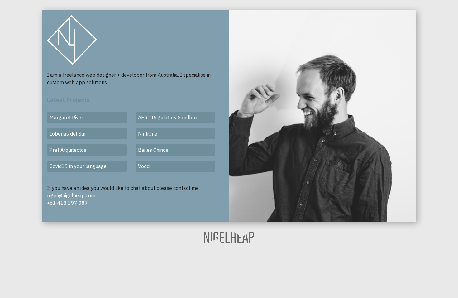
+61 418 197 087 (67, 203)
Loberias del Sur (68, 134)
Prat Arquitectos (68, 150)
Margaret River (66, 117)
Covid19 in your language (78, 166)
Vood (144, 166)
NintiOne (147, 134)
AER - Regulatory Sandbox (168, 117)
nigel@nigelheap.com (71, 195)
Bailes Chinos (153, 150)
